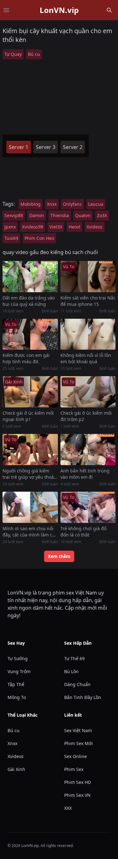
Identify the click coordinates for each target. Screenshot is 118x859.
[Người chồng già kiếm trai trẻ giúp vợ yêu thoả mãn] (30, 449)
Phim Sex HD (77, 782)
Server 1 (18, 147)
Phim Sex (73, 769)
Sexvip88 (13, 215)
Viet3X (55, 227)
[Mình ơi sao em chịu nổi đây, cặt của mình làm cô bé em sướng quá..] (30, 507)
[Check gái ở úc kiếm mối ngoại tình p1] (30, 391)
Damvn (36, 215)
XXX (68, 808)
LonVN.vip (59, 10)
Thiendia (59, 215)
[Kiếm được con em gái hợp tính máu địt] (30, 334)
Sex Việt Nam (78, 730)
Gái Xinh (16, 769)
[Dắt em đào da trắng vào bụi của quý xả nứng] (30, 276)
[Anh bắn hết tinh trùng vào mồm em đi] (88, 449)
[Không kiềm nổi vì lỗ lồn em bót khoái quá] (88, 334)
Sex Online (75, 756)
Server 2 (72, 147)
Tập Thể (16, 684)
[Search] (109, 10)
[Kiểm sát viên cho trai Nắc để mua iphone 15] (88, 276)
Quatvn (83, 215)
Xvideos (95, 227)
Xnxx (52, 204)
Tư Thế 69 (74, 658)
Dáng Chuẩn (77, 684)
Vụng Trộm (19, 671)
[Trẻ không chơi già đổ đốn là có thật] (88, 507)
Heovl (74, 227)
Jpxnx (10, 227)
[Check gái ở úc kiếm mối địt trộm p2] (88, 391)
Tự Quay (13, 54)
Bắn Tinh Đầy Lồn (82, 697)
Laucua (95, 204)
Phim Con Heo (39, 238)
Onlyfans (72, 204)
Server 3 (45, 147)
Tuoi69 (11, 238)
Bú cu (34, 54)
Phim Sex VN (77, 795)
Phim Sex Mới (78, 743)
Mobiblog (30, 204)
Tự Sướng (18, 658)
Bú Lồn (71, 671)
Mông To (17, 697)
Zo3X (102, 215)
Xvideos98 (32, 227)
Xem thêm (59, 556)
